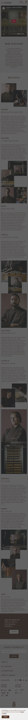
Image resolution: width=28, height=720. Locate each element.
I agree (5, 717)
